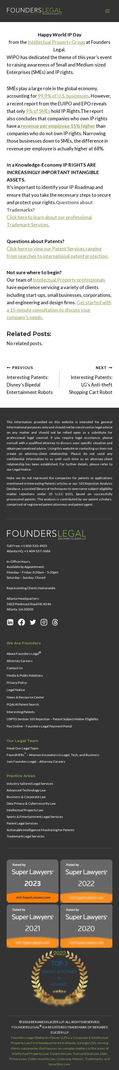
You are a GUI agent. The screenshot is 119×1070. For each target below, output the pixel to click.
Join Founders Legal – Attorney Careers (36, 761)
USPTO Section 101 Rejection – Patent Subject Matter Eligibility (52, 719)
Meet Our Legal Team (22, 748)
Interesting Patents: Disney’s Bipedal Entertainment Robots (30, 380)
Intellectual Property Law (25, 810)
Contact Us (15, 668)
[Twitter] (33, 622)
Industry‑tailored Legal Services (30, 783)
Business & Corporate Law (26, 797)
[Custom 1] (55, 622)
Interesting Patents (21, 712)
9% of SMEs (38, 111)
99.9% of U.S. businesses (63, 96)
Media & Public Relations (25, 675)
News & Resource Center (25, 697)
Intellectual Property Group (56, 42)
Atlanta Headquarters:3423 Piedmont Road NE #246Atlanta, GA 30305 (29, 603)
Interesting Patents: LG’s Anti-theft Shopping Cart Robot (90, 380)
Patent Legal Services (22, 823)
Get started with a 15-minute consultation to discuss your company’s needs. (59, 310)
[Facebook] (21, 622)
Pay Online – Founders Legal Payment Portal (39, 726)
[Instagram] (44, 622)
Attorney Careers (20, 661)
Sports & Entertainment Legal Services (35, 817)
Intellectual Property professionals (69, 280)
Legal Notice (16, 690)
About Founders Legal (24, 653)
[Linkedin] (10, 622)
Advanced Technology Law (26, 790)
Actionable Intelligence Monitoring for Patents (40, 830)
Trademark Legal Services (26, 836)
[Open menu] (107, 11)
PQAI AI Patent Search (23, 704)
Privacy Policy (17, 683)
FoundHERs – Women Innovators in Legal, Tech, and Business (53, 754)
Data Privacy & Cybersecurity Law (31, 803)
